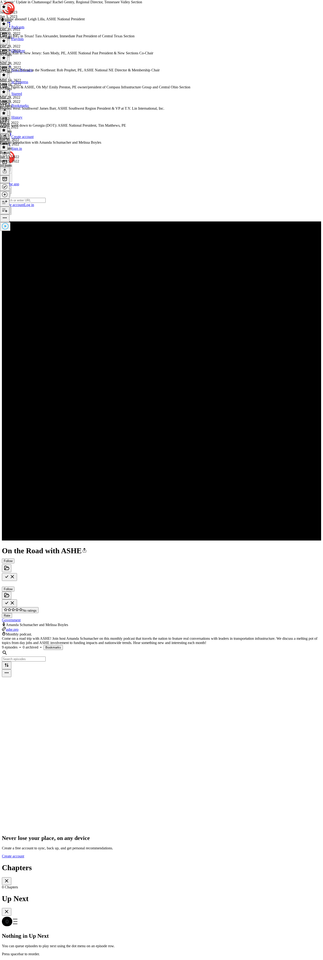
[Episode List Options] (6, 673)
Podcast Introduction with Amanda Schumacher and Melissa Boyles (50, 142)
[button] (84, 550)
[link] (161, 183)
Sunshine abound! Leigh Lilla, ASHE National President (42, 19)
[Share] (4, 171)
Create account (13, 856)
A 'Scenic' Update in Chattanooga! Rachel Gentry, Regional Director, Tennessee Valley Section (71, 2)
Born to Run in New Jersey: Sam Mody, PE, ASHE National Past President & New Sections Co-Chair (76, 53)
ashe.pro (12, 629)
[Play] (5, 226)
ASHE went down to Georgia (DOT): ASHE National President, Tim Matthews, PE (63, 125)
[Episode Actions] (4, 218)
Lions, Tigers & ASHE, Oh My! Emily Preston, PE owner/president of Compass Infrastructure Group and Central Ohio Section (95, 87)
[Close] (6, 881)
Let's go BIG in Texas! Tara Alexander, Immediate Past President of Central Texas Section (67, 36)
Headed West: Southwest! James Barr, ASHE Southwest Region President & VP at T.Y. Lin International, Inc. (82, 108)
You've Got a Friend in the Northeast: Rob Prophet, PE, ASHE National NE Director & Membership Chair (80, 70)
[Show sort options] (6, 665)
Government (11, 620)
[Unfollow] (9, 577)
